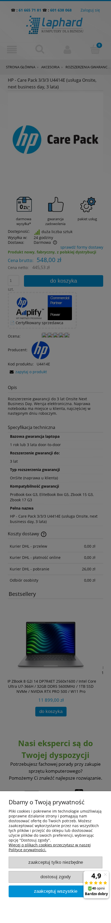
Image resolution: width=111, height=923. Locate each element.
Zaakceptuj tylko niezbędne (55, 862)
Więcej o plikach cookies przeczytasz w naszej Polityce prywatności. (50, 847)
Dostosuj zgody (55, 876)
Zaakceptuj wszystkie (55, 891)
